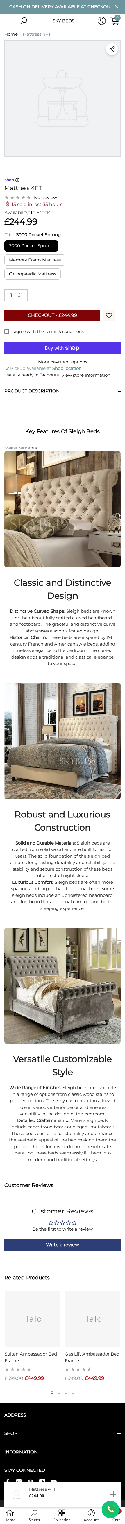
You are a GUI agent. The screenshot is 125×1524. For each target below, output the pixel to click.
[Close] (117, 6)
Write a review (62, 1244)
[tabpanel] (32, 1336)
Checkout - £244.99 (52, 315)
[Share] (112, 49)
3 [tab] (66, 1392)
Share (112, 49)
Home (11, 34)
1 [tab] (52, 1392)
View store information (85, 375)
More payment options (62, 362)
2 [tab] (59, 1392)
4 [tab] (73, 1392)
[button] (23, 21)
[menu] (8, 21)
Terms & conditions (64, 331)
